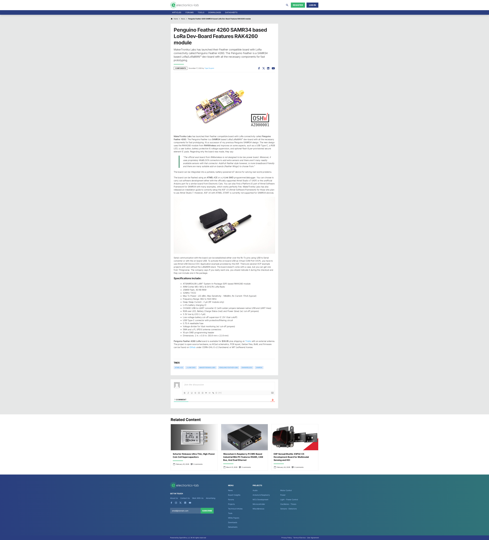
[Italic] (188, 392)
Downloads (232, 522)
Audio (255, 490)
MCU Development (260, 499)
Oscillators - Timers (288, 504)
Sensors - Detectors (288, 509)
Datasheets (231, 12)
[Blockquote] (206, 392)
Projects (231, 504)
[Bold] (184, 392)
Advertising (210, 498)
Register (298, 5)
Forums (190, 12)
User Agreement (313, 538)
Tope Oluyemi (209, 68)
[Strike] (195, 392)
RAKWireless (247, 367)
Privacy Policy (286, 538)
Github (192, 347)
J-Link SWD (191, 367)
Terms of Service (299, 538)
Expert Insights (234, 495)
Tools (201, 12)
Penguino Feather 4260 (228, 367)
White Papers (233, 518)
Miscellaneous (258, 509)
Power (283, 495)
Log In (312, 5)
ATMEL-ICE (179, 367)
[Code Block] (209, 392)
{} (216, 393)
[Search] (287, 5)
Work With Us (197, 498)
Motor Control (286, 490)
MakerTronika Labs (207, 367)
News (230, 490)
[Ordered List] (199, 392)
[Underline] (192, 392)
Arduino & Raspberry (261, 495)
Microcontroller (259, 504)
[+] (220, 393)
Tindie (248, 341)
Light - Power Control (289, 499)
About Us (174, 498)
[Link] (213, 392)
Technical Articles (235, 509)
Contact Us (184, 498)
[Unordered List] (202, 392)
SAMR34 (259, 367)
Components (180, 68)
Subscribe (207, 511)
